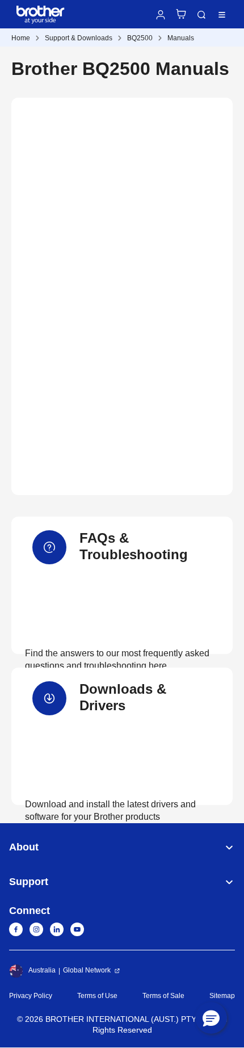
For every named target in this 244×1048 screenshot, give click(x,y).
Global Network (87, 970)
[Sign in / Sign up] (160, 15)
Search (201, 15)
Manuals (180, 38)
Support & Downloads (78, 38)
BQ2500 (140, 38)
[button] (211, 1018)
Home (20, 38)
